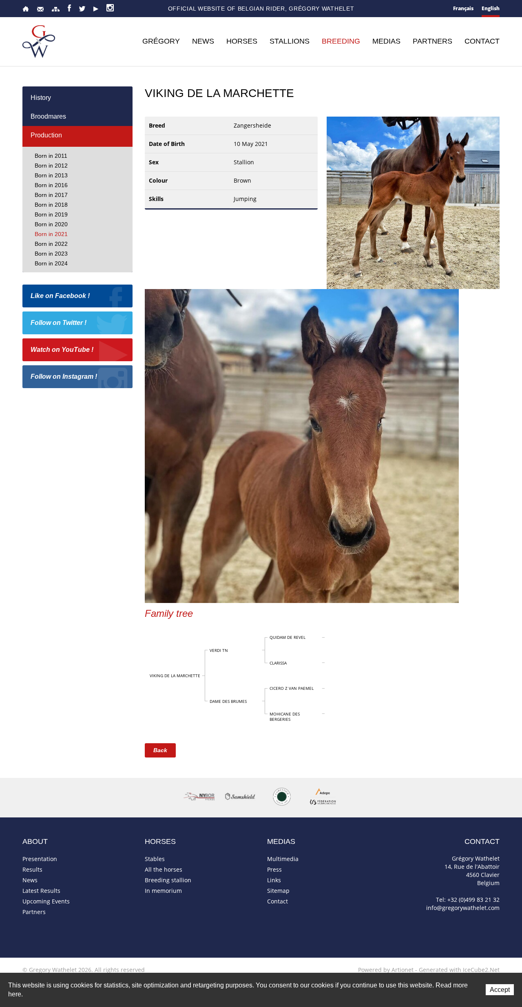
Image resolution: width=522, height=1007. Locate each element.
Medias (386, 41)
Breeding (341, 41)
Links (274, 880)
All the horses (163, 869)
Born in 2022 (51, 244)
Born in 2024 (51, 263)
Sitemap (56, 9)
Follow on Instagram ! (64, 376)
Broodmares (48, 116)
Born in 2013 (51, 175)
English (491, 8)
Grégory (161, 41)
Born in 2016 (51, 185)
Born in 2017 (51, 195)
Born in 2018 (51, 204)
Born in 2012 (51, 165)
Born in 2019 (51, 214)
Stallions (290, 41)
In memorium (163, 890)
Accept (500, 989)
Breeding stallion (168, 880)
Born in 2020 (51, 224)
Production (46, 135)
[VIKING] (302, 445)
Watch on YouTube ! (62, 349)
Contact (40, 9)
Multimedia (283, 859)
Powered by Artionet (386, 970)
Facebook (69, 7)
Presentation (39, 859)
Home (25, 8)
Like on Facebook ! (60, 295)
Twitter (82, 8)
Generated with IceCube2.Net (459, 970)
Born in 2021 (51, 234)
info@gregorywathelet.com (463, 908)
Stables (155, 859)
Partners (432, 41)
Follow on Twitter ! (58, 322)
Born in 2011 (51, 155)
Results (32, 869)
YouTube (95, 9)
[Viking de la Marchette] (413, 202)
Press (274, 869)
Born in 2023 (51, 253)
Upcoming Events (46, 901)
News (203, 41)
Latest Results (41, 890)
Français (463, 8)
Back (160, 750)
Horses (241, 41)
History (41, 97)
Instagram (110, 7)
